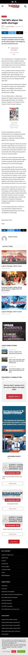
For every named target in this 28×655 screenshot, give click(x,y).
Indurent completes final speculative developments (15, 352)
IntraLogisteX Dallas (12, 503)
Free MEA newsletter (7, 603)
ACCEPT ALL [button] (21, 651)
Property (4, 560)
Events (3, 572)
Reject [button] (13, 651)
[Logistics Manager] (13, 6)
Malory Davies (10, 26)
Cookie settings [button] (6, 651)
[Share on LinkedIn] (5, 32)
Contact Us (4, 588)
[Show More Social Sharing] (24, 32)
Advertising (4, 585)
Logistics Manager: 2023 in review (12, 312)
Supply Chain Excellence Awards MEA (11, 625)
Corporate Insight (6, 569)
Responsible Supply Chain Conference (11, 631)
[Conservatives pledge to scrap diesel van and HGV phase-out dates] (4, 368)
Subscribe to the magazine (8, 591)
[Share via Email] (19, 32)
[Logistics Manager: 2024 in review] (14, 257)
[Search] (25, 6)
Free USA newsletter (7, 600)
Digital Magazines (6, 575)
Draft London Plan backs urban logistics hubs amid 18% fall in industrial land (17, 361)
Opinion (4, 16)
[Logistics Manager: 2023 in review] (14, 303)
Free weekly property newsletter (10, 597)
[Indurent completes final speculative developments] (4, 351)
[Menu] (3, 6)
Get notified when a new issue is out (10, 609)
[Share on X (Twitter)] (12, 32)
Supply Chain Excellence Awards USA (11, 622)
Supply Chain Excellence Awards (9, 619)
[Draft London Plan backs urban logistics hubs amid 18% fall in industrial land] (4, 359)
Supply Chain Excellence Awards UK (12, 529)
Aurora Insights (5, 566)
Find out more (12, 483)
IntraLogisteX (5, 634)
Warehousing (5, 557)
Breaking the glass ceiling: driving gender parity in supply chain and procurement (12, 288)
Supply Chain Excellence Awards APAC (11, 628)
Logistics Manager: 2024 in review (12, 266)
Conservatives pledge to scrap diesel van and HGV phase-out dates (16, 370)
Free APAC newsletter (7, 606)
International (5, 563)
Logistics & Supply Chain (7, 554)
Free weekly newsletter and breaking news (12, 594)
